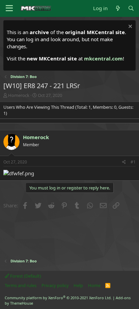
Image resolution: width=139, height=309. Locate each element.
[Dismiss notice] (129, 27)
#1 (133, 162)
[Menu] (9, 8)
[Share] (124, 162)
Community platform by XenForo (58, 297)
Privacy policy (55, 285)
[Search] (131, 8)
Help (78, 285)
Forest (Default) (25, 276)
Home (94, 285)
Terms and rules (20, 285)
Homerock (18, 95)
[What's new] (117, 8)
